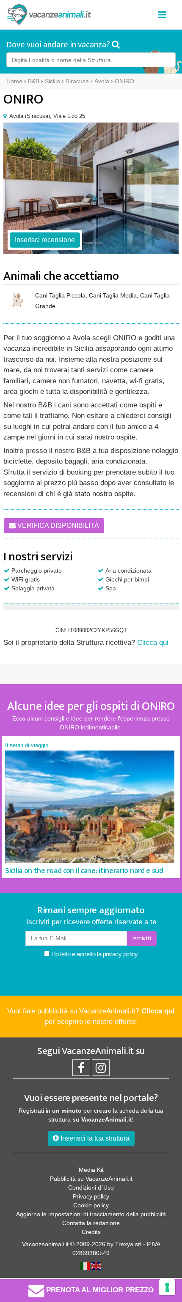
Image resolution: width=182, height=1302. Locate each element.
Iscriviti (141, 938)
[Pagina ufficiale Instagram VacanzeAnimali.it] (101, 1070)
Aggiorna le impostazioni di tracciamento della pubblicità (91, 1214)
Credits (91, 1231)
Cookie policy (91, 1205)
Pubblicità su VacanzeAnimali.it (91, 1178)
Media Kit (91, 1169)
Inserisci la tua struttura (94, 1138)
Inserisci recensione (45, 239)
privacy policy (120, 954)
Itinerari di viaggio (26, 745)
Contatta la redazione (91, 1223)
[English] (96, 1265)
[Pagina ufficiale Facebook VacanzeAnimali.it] (81, 1070)
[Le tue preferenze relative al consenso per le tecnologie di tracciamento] (167, 1287)
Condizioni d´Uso (91, 1187)
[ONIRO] (91, 188)
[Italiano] (85, 1265)
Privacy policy (91, 1196)
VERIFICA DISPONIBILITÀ (57, 525)
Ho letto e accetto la (94, 954)
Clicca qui (152, 643)
